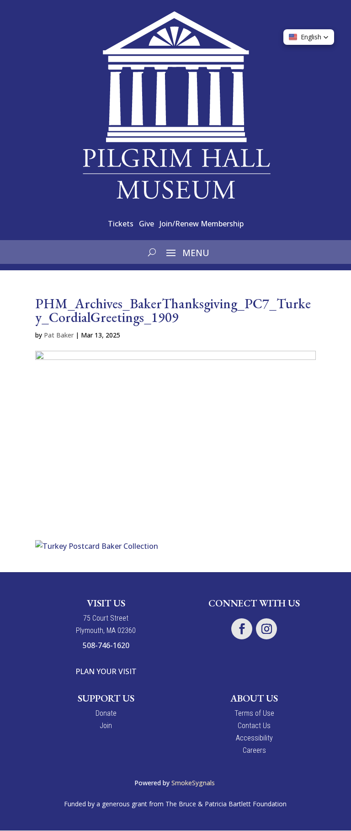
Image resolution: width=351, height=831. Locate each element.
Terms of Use (254, 713)
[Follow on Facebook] (241, 628)
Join (106, 725)
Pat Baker (59, 335)
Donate (106, 713)
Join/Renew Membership (202, 224)
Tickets (120, 224)
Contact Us (254, 725)
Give (146, 224)
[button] (309, 37)
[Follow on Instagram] (266, 628)
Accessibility (254, 738)
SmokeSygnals (194, 782)
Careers (254, 750)
